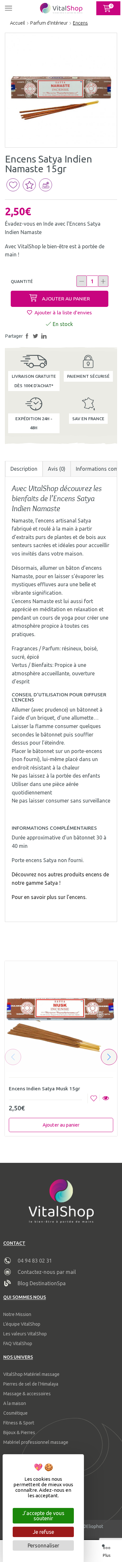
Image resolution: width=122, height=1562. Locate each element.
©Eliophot (93, 1526)
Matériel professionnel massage (35, 1442)
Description (23, 469)
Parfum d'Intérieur (49, 23)
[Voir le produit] (106, 1099)
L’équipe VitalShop (21, 1324)
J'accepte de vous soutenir (43, 1515)
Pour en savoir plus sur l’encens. (49, 897)
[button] (109, 1057)
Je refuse (43, 1532)
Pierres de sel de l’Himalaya (30, 1384)
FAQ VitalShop (17, 1343)
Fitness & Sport (18, 1422)
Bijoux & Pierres (19, 1432)
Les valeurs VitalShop (25, 1333)
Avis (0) (56, 469)
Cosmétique (15, 1413)
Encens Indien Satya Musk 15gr (44, 1088)
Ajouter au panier (66, 298)
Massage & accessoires (27, 1393)
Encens (80, 23)
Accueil (17, 23)
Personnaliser (43, 1545)
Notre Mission (17, 1314)
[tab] (24, 469)
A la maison (14, 1403)
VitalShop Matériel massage (31, 1374)
